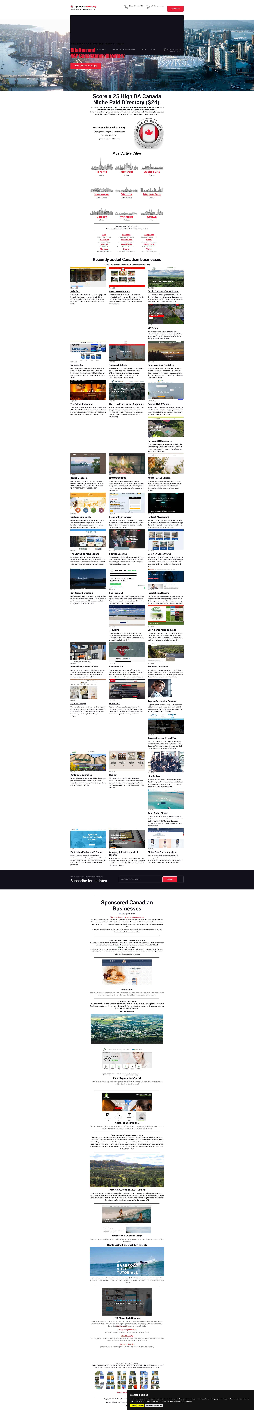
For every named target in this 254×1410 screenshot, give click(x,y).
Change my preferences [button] (154, 1405)
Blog (153, 49)
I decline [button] (140, 1405)
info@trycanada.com (157, 6)
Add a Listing (175, 8)
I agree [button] (133, 1405)
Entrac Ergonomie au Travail (127, 1078)
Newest (143, 49)
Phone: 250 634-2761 (136, 6)
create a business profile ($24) (85, 66)
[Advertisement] (127, 30)
